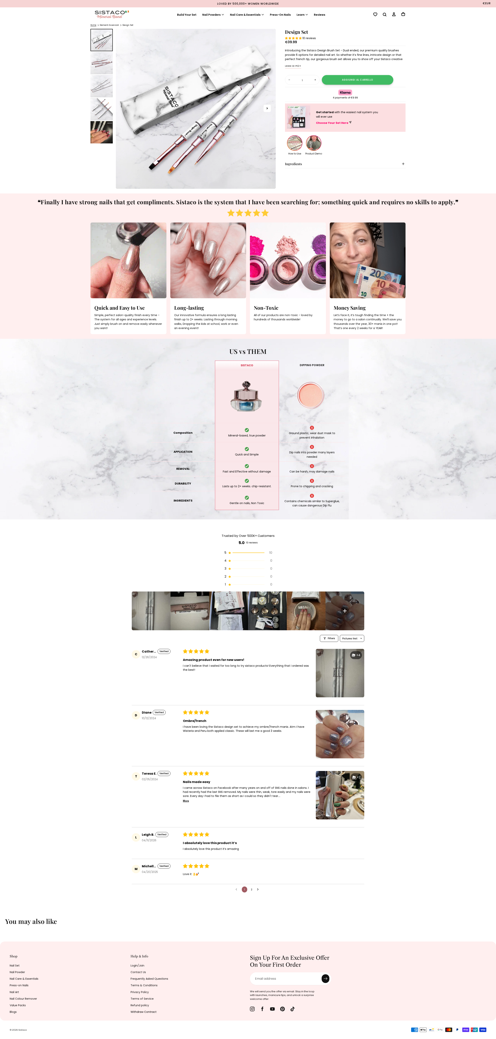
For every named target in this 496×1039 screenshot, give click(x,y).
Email (176, 535)
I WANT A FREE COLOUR (207, 559)
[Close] (324, 468)
